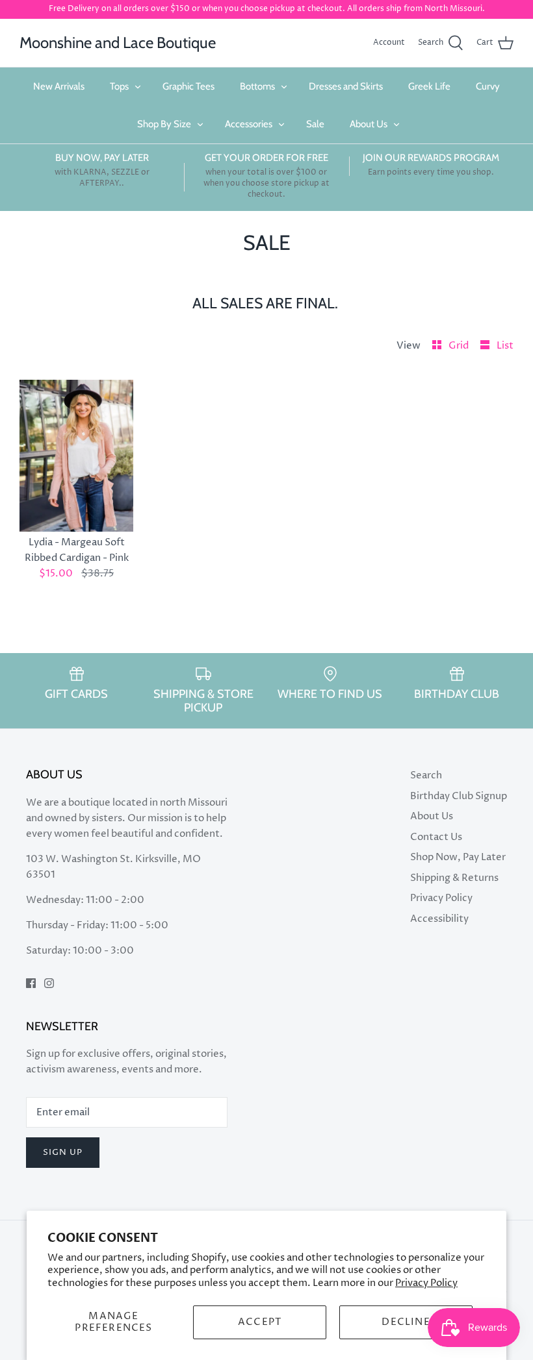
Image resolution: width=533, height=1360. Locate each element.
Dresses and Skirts (346, 86)
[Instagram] (49, 983)
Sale (315, 124)
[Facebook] (31, 983)
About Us (368, 124)
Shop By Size (164, 124)
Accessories (248, 124)
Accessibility (439, 919)
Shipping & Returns (454, 878)
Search (426, 775)
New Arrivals (58, 86)
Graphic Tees (188, 86)
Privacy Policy (426, 1283)
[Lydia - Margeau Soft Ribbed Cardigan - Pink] (76, 455)
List (505, 345)
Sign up (63, 1152)
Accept (259, 1322)
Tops (119, 86)
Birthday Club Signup (458, 796)
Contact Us (436, 837)
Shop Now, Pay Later (458, 857)
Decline (406, 1322)
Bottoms (257, 86)
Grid (459, 345)
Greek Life (429, 86)
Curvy (488, 86)
